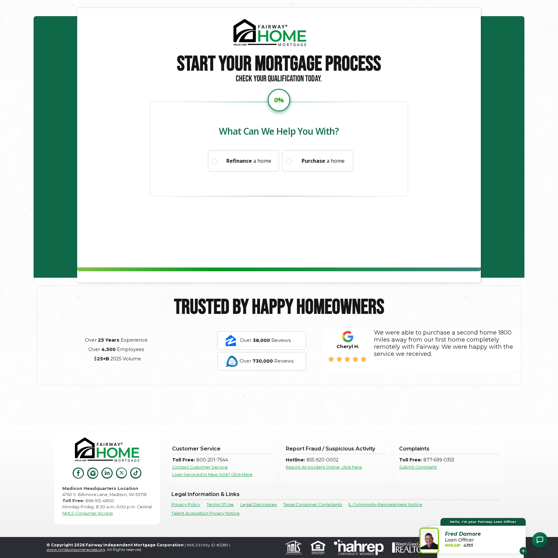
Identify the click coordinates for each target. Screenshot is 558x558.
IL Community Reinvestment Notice (385, 504)
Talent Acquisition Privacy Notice (205, 513)
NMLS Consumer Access (87, 513)
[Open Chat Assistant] (540, 540)
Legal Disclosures (258, 504)
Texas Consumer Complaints (312, 504)
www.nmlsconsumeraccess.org (75, 549)
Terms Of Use (220, 504)
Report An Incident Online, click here (324, 467)
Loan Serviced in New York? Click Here (212, 474)
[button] (473, 535)
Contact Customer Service (200, 467)
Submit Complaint (418, 467)
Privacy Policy (185, 504)
